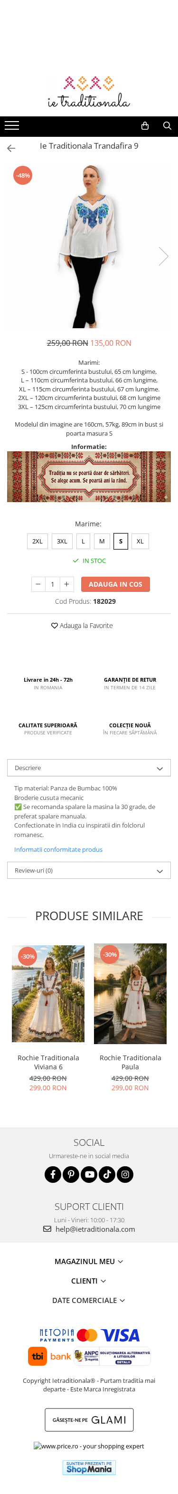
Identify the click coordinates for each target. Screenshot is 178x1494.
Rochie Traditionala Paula (130, 1062)
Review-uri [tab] (34, 870)
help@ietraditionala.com (94, 1229)
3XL (62, 541)
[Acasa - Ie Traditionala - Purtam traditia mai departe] (89, 92)
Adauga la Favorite (85, 625)
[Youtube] (89, 1174)
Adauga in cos (115, 584)
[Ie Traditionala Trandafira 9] (89, 246)
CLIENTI (85, 1280)
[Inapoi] (7, 148)
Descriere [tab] (28, 767)
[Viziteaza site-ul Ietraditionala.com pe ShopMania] (89, 1467)
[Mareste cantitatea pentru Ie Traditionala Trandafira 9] (67, 584)
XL (140, 541)
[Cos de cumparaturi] (145, 125)
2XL (37, 541)
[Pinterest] (71, 1174)
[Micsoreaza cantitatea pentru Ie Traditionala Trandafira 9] (38, 584)
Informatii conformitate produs (58, 849)
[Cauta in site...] (167, 125)
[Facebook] (53, 1174)
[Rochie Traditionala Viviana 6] (48, 993)
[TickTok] (107, 1174)
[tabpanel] (89, 246)
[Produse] (13, 128)
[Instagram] (125, 1174)
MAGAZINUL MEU (86, 1261)
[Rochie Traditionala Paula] (130, 994)
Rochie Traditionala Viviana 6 (48, 1062)
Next (163, 256)
